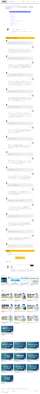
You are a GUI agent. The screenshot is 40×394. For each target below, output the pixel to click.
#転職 (10, 261)
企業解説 (23, 1)
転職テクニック (28, 1)
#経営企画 (7, 261)
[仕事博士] (4, 1)
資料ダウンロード (35, 1)
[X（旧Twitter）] (4, 392)
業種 (4, 388)
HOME (2, 388)
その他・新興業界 (17, 5)
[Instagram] (5, 392)
